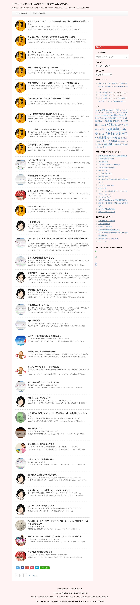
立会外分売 (105, 141)
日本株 (42, 27)
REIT (42, 354)
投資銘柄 (112, 129)
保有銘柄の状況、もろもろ (38, 305)
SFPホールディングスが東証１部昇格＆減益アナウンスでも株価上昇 (55, 536)
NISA (107, 110)
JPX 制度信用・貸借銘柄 (106, 221)
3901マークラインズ (82, 194)
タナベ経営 (104, 115)
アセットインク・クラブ (106, 212)
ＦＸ (105, 147)
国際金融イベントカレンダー (108, 239)
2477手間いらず (51, 163)
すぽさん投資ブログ (105, 173)
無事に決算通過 (34, 320)
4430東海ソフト (84, 163)
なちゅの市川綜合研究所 (106, 168)
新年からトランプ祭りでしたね (40, 191)
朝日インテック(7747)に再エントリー (43, 67)
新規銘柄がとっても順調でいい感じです (43, 175)
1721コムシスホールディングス (56, 209)
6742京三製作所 (60, 447)
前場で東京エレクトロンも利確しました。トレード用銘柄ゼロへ (53, 83)
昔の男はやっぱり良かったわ (39, 52)
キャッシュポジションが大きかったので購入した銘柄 (49, 98)
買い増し (108, 144)
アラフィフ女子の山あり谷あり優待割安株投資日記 (40, 3)
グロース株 (124, 113)
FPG (101, 110)
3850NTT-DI (74, 163)
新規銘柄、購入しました (37, 290)
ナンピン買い (112, 115)
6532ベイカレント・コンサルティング (67, 117)
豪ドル (100, 144)
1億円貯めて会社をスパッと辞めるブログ (112, 156)
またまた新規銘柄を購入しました (41, 258)
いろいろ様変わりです (36, 160)
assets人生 (102, 188)
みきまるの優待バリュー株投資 (109, 165)
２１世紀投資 (103, 162)
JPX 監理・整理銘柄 (105, 227)
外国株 (48, 276)
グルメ (117, 112)
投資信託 (117, 125)
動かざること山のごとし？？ (39, 398)
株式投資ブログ (103, 170)
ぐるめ (116, 110)
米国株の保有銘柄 (21, 13)
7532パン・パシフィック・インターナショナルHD (50, 119)
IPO (103, 110)
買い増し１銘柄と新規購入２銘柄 (41, 505)
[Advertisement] (111, 30)
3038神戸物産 (50, 86)
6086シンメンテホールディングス (56, 418)
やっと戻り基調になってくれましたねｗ (43, 382)
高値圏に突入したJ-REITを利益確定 (42, 351)
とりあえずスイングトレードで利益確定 (43, 367)
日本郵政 (102, 134)
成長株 (109, 125)
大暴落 (102, 125)
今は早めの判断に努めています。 (41, 552)
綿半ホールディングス (53, 27)
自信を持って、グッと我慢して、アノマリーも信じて (49, 490)
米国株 (114, 141)
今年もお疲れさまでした (37, 206)
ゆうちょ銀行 (124, 110)
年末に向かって (34, 222)
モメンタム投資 (110, 118)
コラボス (97, 115)
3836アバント (71, 178)
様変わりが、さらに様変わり (39, 145)
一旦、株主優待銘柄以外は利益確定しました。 (46, 114)
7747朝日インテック (80, 39)
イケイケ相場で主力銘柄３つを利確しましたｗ (46, 129)
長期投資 (120, 144)
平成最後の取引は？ (36, 428)
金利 (115, 144)
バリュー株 (122, 115)
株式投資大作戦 (103, 176)
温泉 (98, 141)
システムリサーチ (51, 244)
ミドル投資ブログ (104, 197)
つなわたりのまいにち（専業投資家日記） (113, 200)
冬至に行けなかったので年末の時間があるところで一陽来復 (51, 37)
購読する (101, 47)
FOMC (97, 110)
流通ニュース (103, 241)
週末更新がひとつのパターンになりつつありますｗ (48, 273)
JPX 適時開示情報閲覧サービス (109, 230)
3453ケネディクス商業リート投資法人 (56, 354)
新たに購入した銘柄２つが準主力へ (42, 444)
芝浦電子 (58, 165)
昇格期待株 (111, 133)
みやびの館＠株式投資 (106, 159)
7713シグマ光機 (48, 228)
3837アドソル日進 (63, 163)
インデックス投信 (102, 112)
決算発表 (115, 137)
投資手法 (102, 129)
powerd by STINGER (97, 601)
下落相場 (108, 120)
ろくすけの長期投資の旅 (106, 209)
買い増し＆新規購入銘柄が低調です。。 (43, 475)
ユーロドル (120, 118)
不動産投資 (117, 121)
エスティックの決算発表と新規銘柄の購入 (44, 336)
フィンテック (99, 118)
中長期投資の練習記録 (106, 185)
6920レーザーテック (52, 70)
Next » (35, 575)
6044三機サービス (52, 370)
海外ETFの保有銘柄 (39, 13)
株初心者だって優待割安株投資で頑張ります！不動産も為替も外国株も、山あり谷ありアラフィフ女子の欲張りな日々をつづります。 (70, 596)
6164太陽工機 (50, 447)
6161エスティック (34, 165)
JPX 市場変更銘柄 (104, 224)
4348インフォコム (66, 27)
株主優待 (104, 137)
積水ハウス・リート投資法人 (79, 354)
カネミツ (112, 112)
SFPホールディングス (52, 539)
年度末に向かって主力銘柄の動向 (41, 459)
